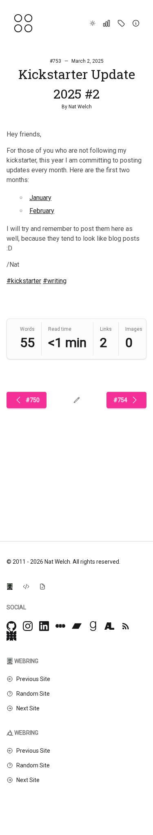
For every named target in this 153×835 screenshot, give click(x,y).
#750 (33, 400)
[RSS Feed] (126, 626)
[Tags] (121, 23)
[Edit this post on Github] (77, 400)
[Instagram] (28, 626)
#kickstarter (24, 281)
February (41, 211)
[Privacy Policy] (42, 586)
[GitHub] (11, 626)
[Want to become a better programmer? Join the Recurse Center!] (10, 586)
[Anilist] (109, 626)
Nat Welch (80, 107)
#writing (55, 281)
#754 (120, 400)
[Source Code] (26, 586)
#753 (55, 61)
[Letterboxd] (60, 626)
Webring (26, 661)
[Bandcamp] (77, 626)
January (40, 198)
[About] (136, 23)
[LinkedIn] (44, 626)
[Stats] (106, 23)
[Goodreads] (93, 626)
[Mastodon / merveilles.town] (11, 636)
